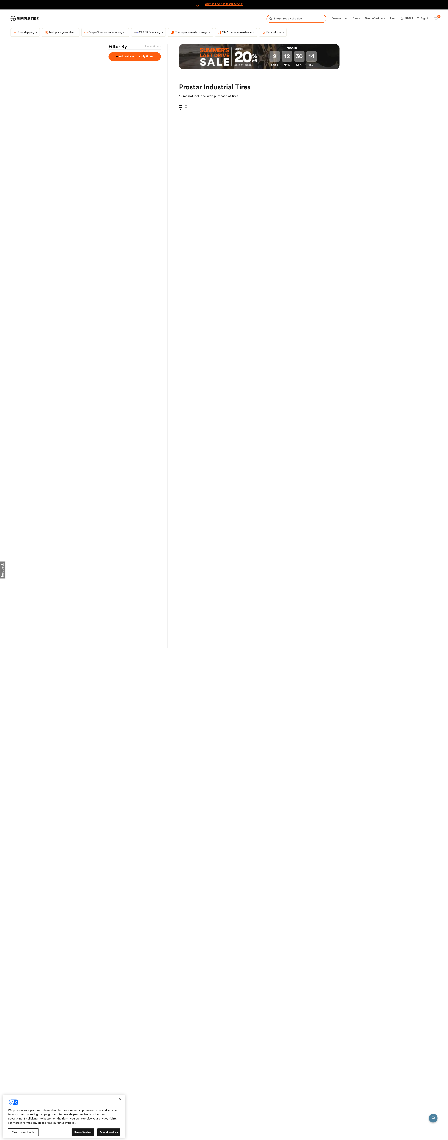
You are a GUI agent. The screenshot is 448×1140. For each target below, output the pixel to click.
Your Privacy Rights (23, 1132)
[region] (64, 1116)
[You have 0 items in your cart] (435, 19)
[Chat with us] (433, 1118)
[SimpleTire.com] (24, 19)
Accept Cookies (109, 1132)
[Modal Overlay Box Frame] (224, 5)
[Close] (120, 1099)
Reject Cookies (83, 1132)
